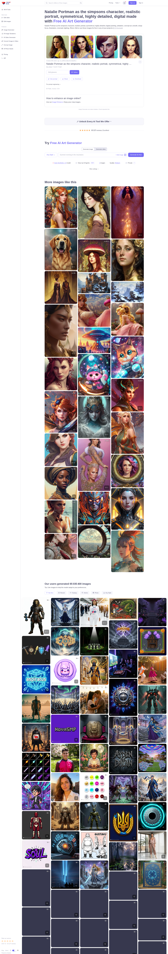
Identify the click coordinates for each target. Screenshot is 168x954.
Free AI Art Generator (73, 21)
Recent (62, 593)
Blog (3, 950)
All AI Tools (7, 9)
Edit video (7, 17)
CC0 (58, 88)
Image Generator (9, 30)
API (5, 58)
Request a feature (6, 953)
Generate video (101, 149)
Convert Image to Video (11, 41)
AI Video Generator (10, 37)
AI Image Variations (10, 33)
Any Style (49, 67)
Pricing (111, 3)
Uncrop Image (8, 45)
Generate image (88, 149)
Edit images (7, 21)
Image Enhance (57, 102)
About (6, 950)
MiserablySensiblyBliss (69, 61)
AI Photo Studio (8, 48)
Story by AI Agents (84, 163)
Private (130, 163)
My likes (50, 593)
